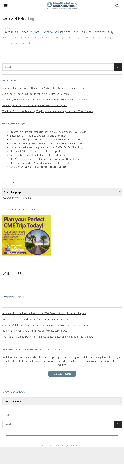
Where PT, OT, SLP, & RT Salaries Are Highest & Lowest (38, 166)
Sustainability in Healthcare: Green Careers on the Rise (38, 135)
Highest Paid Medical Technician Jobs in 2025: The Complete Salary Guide (48, 131)
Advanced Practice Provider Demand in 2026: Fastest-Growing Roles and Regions (44, 88)
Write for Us (12, 273)
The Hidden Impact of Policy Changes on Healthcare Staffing (41, 162)
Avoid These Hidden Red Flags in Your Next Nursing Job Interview (35, 93)
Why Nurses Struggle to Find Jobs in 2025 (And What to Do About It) (45, 139)
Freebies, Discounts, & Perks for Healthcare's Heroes (37, 155)
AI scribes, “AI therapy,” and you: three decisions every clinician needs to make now (45, 99)
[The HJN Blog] (62, 5)
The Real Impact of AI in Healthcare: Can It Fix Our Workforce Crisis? (45, 159)
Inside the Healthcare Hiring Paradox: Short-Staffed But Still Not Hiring (46, 147)
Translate (26, 197)
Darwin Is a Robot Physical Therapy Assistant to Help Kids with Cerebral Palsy (58, 32)
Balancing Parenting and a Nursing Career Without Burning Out (34, 105)
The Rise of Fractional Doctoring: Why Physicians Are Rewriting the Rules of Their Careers (47, 111)
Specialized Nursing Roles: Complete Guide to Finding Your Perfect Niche (47, 143)
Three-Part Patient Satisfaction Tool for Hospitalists (36, 151)
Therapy (6, 28)
